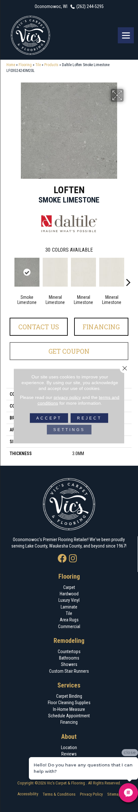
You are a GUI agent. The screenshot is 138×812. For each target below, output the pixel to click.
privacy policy (67, 397)
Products (51, 65)
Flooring (25, 65)
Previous (9, 272)
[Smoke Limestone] (27, 272)
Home (10, 65)
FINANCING (101, 327)
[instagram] (73, 559)
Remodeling (69, 640)
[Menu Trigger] (126, 35)
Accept (49, 418)
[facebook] (62, 559)
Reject (89, 418)
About (69, 736)
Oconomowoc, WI (51, 6)
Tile (38, 65)
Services (69, 685)
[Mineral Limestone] (55, 272)
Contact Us (38, 327)
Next (128, 272)
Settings (69, 430)
